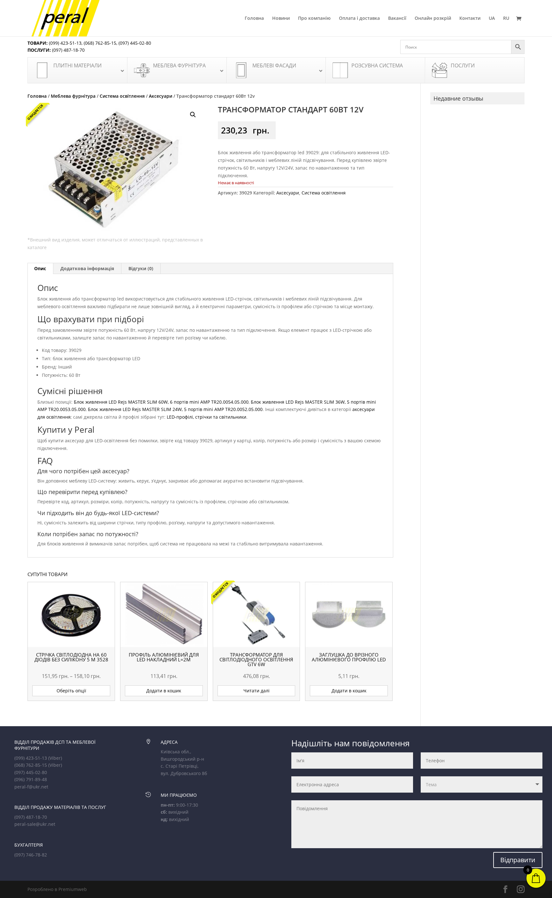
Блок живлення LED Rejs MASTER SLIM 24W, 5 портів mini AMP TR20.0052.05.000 (175, 409)
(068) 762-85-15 (100, 43)
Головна (254, 18)
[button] (193, 114)
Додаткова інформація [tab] (87, 268)
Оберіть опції (71, 691)
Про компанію (314, 18)
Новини (281, 18)
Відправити (517, 860)
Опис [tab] (40, 268)
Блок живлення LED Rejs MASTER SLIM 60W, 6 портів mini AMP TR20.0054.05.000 (161, 402)
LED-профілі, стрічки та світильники (206, 417)
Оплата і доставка (359, 18)
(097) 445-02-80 (135, 43)
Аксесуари (160, 96)
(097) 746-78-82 (30, 855)
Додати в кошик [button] (163, 691)
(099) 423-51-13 (64, 43)
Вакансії (397, 18)
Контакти (469, 18)
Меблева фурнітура (73, 96)
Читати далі (256, 691)
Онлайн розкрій (433, 18)
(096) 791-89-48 (30, 779)
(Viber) (55, 758)
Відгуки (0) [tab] (140, 268)
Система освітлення (122, 96)
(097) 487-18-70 (68, 50)
